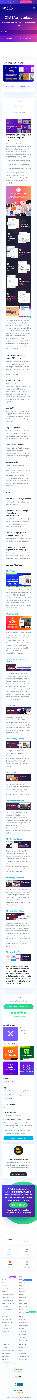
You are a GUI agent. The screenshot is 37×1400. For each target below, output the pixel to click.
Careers (21, 1350)
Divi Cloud (22, 1286)
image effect (9, 1095)
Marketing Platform (7, 1300)
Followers (10, 1240)
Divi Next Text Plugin (14, 952)
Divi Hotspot (11, 772)
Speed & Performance (8, 1303)
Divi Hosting (22, 1297)
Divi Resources (23, 1325)
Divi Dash (22, 1300)
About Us (22, 1347)
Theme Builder (6, 1297)
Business (21, 1328)
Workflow (4, 1291)
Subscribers (27, 1253)
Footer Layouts (12, 705)
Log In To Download (18, 1007)
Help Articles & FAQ (7, 1322)
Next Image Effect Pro (15, 877)
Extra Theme (23, 1303)
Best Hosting (23, 1340)
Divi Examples (6, 1353)
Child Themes (25, 38)
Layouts (19, 45)
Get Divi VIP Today (18, 1174)
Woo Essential (12, 614)
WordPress (22, 1331)
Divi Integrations (6, 1356)
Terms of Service (24, 1356)
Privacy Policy (23, 1359)
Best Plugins (22, 1334)
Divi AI (21, 1289)
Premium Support (7, 1309)
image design (25, 1091)
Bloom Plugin (23, 1306)
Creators (29, 45)
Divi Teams (22, 1291)
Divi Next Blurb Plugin (15, 911)
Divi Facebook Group (8, 1350)
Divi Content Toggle (14, 839)
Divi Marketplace (24, 1283)
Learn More (26, 2)
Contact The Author (18, 1138)
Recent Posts (23, 1319)
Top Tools (22, 1337)
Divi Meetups (5, 1347)
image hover (22, 1095)
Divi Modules (5, 1280)
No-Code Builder (6, 1289)
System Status (6, 1331)
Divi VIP (21, 1294)
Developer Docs (6, 1328)
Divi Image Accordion (15, 800)
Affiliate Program (7, 1362)
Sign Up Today (18, 1205)
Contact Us (22, 1353)
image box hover (10, 1091)
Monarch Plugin (23, 1309)
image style (8, 1099)
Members (27, 1240)
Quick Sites (5, 1286)
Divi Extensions (10, 1082)
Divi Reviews (5, 1359)
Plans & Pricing (23, 1312)
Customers (18, 51)
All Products (11, 38)
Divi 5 (21, 1280)
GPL (4, 1107)
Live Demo (10, 86)
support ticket (13, 1133)
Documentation (6, 1319)
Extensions (8, 45)
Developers (5, 1306)
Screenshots (24, 86)
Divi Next (23, 1028)
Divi (20, 1277)
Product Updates (24, 1322)
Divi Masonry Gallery (15, 739)
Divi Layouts (5, 1283)
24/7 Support (5, 1325)
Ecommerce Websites (8, 1294)
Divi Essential (11, 571)
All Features (5, 1277)
